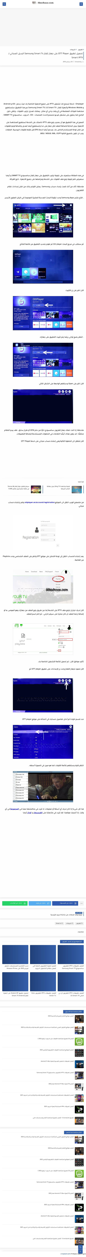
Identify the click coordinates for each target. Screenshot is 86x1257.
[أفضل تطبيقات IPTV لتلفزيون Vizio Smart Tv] (43, 981)
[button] (65, 903)
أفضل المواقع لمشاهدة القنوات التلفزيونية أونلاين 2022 (57, 1050)
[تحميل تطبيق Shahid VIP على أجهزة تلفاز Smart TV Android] (15, 981)
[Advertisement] (43, 25)
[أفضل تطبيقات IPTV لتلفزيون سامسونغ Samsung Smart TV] (71, 954)
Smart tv (58, 923)
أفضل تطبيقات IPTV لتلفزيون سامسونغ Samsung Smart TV (73, 967)
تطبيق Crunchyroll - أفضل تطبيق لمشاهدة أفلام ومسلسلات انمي (53, 1118)
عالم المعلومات (65, 1254)
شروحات (72, 50)
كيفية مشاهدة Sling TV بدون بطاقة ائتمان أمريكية (58, 488)
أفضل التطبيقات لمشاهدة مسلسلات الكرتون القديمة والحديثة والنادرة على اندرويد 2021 (47, 1095)
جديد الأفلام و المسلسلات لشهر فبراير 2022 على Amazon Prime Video (16, 967)
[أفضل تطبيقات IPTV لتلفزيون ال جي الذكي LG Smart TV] (71, 981)
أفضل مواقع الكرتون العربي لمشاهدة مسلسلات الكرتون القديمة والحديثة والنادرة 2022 (47, 1027)
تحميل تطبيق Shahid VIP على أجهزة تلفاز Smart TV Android (15, 994)
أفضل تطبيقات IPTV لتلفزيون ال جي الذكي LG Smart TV (71, 994)
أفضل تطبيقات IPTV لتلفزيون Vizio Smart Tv (43, 994)
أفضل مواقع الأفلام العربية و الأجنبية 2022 (61, 1016)
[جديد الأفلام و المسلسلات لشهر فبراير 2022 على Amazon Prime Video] (15, 954)
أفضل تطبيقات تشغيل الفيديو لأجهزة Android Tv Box (57, 1061)
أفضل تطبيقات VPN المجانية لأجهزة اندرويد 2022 (59, 1106)
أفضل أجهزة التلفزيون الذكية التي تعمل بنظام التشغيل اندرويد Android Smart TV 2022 (44, 967)
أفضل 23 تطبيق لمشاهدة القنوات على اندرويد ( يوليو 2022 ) (56, 1039)
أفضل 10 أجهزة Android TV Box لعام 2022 (61, 1084)
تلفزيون (80, 50)
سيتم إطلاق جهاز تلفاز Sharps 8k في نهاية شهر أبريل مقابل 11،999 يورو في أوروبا (18, 488)
